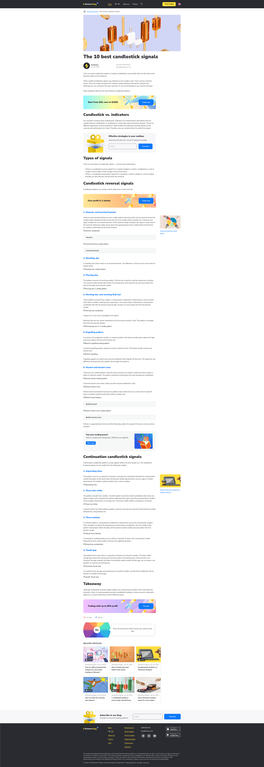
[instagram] (149, 736)
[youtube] (155, 736)
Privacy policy (130, 735)
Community (129, 743)
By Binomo (94, 65)
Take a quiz (90, 443)
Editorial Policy (130, 739)
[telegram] (143, 736)
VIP (118, 4)
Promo (135, 4)
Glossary (128, 747)
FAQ (109, 743)
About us (126, 4)
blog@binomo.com (147, 731)
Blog (110, 4)
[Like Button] (84, 617)
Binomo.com (129, 728)
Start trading (169, 4)
